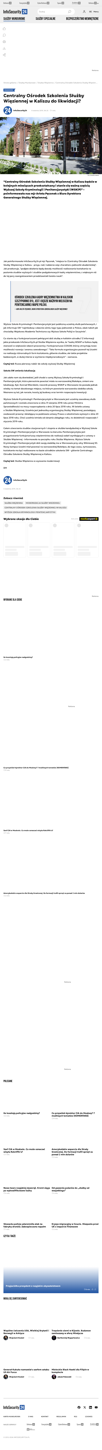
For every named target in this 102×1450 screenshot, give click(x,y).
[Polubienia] (4, 28)
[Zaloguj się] (84, 12)
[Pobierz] (4, 48)
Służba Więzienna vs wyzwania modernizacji (37, 461)
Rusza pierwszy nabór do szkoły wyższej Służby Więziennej (45, 363)
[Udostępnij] (4, 55)
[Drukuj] (4, 41)
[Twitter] (84, 1407)
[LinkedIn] (90, 1407)
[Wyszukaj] (69, 11)
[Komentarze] (4, 35)
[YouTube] (96, 1407)
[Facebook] (79, 1407)
